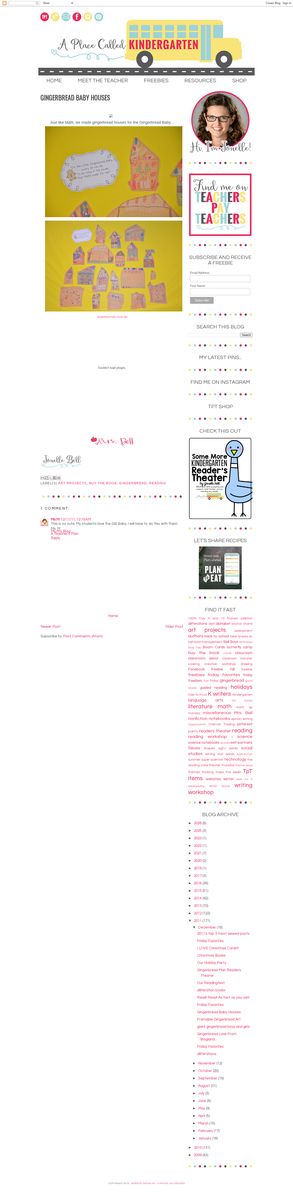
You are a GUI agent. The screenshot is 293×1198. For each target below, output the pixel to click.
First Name (197, 285)
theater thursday (222, 765)
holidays (241, 687)
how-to (193, 694)
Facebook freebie (205, 669)
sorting (210, 754)
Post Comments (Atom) (83, 636)
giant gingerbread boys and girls (223, 1027)
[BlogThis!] (46, 478)
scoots (225, 742)
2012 (198, 913)
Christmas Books (211, 955)
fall (232, 669)
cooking (194, 664)
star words (225, 754)
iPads (203, 694)
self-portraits (241, 743)
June (202, 1101)
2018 (198, 868)
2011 (198, 921)
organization (197, 724)
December (207, 927)
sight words (228, 748)
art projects (72, 483)
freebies (196, 675)
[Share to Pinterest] (59, 478)
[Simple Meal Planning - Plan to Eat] (220, 588)
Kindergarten (242, 694)
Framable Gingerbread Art (219, 1019)
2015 (198, 891)
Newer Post (50, 627)
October (205, 1071)
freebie (246, 669)
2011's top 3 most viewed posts (223, 934)
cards (227, 653)
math (224, 707)
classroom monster (237, 658)
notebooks (219, 718)
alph (211, 623)
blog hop (194, 647)
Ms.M (55, 519)
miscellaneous (217, 712)
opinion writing (241, 719)
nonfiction (197, 718)
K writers (219, 694)
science (244, 736)
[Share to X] (50, 478)
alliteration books (211, 990)
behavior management (205, 642)
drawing (246, 664)
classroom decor (203, 658)
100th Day (196, 618)
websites (213, 779)
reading (157, 483)
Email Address (199, 272)
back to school (216, 636)
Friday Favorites (210, 941)
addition (246, 618)
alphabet (223, 624)
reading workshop (207, 736)
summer (194, 759)
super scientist (212, 759)
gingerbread (133, 483)
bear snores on (241, 636)
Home (113, 616)
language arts (205, 700)
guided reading (213, 688)
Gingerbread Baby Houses (219, 1012)
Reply (55, 538)
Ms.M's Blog (60, 531)
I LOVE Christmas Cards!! (218, 948)
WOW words (219, 786)
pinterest (244, 724)
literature (200, 707)
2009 (198, 1155)
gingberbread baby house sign (112, 317)
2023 (198, 838)
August (204, 1086)
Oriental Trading (221, 724)
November (207, 1063)
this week (233, 772)
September (208, 1078)
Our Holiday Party (211, 963)
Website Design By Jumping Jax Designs (158, 1183)
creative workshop (220, 664)
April (202, 1116)
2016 (198, 883)
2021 (198, 853)
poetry (193, 731)
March (203, 1123)
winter (229, 779)
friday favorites (224, 675)
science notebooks (203, 743)
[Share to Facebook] (55, 478)
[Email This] (42, 478)
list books (242, 700)
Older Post (174, 627)
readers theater (215, 731)
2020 (198, 861)
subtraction (244, 754)
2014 (198, 898)
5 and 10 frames (223, 618)
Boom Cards (214, 647)
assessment (243, 630)
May (202, 1108)
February (206, 1131)
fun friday (211, 680)
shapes (209, 748)
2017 (198, 876)
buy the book (103, 483)
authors (195, 636)
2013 (198, 906)
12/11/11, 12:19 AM (76, 519)
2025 (198, 831)
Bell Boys (231, 642)
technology (235, 759)
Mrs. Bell (243, 712)
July (201, 1093)
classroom (243, 653)
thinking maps (213, 772)
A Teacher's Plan (64, 534)
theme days (243, 765)
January (205, 1138)
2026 (198, 823)
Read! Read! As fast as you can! (223, 997)
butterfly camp (239, 647)
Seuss (194, 748)
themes (194, 772)
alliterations (197, 624)
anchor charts (241, 623)
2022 (198, 846)
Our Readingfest (211, 983)
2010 (198, 1148)
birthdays (245, 642)
